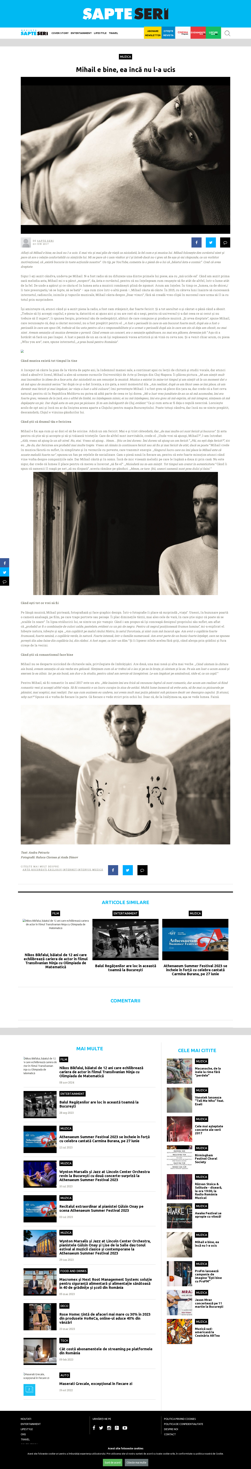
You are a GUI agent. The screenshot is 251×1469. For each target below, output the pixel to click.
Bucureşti (39, 869)
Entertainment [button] (81, 33)
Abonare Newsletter (153, 33)
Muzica (125, 56)
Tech (64, 1340)
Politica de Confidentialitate (183, 1424)
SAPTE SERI (125, 13)
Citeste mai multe (136, 1462)
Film (55, 913)
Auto (64, 1375)
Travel (113, 33)
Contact (170, 1434)
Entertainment (126, 913)
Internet (70, 869)
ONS (23, 1434)
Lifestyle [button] (100, 33)
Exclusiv (55, 869)
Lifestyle (27, 1429)
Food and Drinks (73, 1271)
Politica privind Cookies (180, 1418)
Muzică (97, 869)
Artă (26, 869)
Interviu (84, 869)
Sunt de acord (113, 1462)
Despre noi (171, 1429)
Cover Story (60, 33)
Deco (64, 1306)
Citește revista (168, 33)
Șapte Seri (45, 240)
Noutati (26, 1418)
